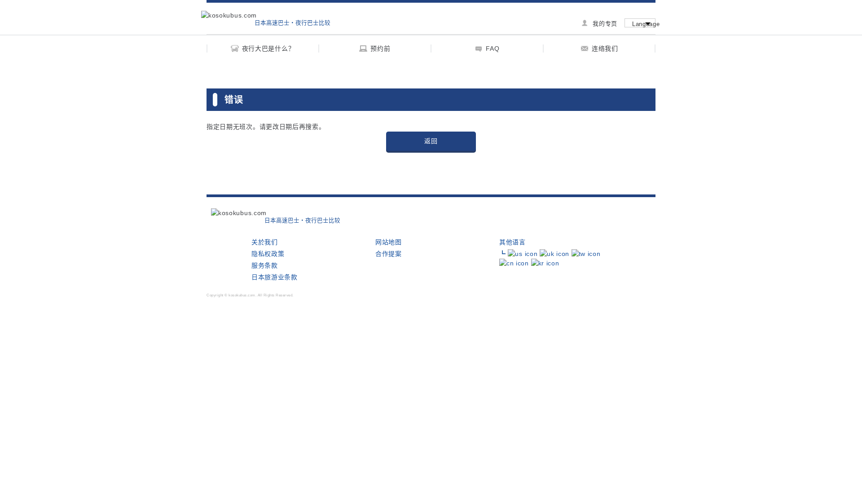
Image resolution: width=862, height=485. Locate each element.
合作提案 (388, 253)
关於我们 (264, 242)
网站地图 (388, 242)
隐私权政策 (268, 253)
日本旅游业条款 (274, 277)
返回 (430, 141)
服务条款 (264, 265)
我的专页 (605, 23)
